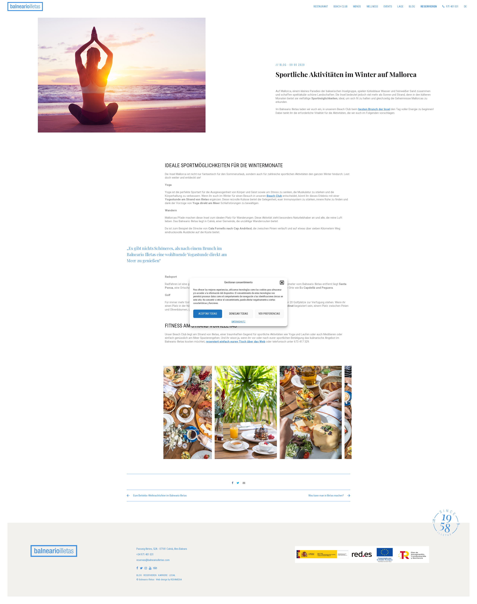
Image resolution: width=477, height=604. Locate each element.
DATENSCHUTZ (238, 321)
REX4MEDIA (176, 579)
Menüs (357, 6)
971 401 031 (452, 6)
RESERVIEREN (150, 575)
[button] (282, 282)
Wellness (372, 6)
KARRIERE (163, 575)
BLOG (139, 575)
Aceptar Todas (207, 313)
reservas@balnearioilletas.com (153, 560)
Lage (400, 6)
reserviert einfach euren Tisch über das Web (235, 341)
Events (388, 6)
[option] (245, 412)
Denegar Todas (238, 313)
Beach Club (341, 6)
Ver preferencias (269, 313)
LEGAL (172, 575)
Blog (412, 6)
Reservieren (429, 6)
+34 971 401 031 (145, 554)
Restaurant (321, 6)
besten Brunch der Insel (374, 109)
